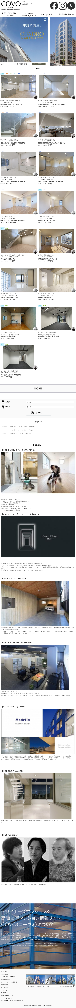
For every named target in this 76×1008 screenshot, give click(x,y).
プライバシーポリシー (7, 998)
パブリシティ (4, 987)
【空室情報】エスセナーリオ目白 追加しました (20, 433)
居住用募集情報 (5, 979)
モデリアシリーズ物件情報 (8, 976)
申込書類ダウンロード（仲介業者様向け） (12, 1000)
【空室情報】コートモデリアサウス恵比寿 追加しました (22, 426)
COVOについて (5, 974)
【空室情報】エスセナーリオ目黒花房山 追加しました (21, 430)
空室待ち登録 (4, 985)
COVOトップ (4, 971)
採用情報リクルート (6, 992)
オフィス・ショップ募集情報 (9, 982)
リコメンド (4, 990)
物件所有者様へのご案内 (7, 995)
